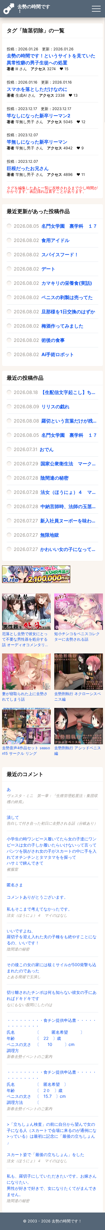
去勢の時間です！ (34, 8)
